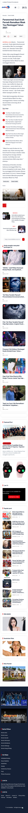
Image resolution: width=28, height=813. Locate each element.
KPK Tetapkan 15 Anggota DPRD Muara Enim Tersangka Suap (18, 533)
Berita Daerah (4, 738)
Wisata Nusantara (5, 774)
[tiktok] (16, 802)
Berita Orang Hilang (6, 748)
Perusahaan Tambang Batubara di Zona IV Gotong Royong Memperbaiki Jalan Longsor (18, 601)
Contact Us (14, 795)
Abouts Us (8, 795)
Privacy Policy (22, 795)
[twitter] (11, 802)
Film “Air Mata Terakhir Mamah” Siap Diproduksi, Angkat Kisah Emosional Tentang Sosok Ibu (14, 121)
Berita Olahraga (5, 745)
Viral (2, 771)
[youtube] (18, 802)
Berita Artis (6, 181)
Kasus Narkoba (5, 761)
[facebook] (8, 205)
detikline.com (7, 42)
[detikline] (5, 8)
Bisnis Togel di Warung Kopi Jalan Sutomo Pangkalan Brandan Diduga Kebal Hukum (18, 513)
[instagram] (13, 802)
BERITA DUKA (16, 580)
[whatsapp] (19, 205)
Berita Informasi (5, 740)
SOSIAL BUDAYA (7, 443)
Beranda (5, 15)
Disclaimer (9, 797)
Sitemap (3, 797)
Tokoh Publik (11, 15)
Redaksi (15, 797)
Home (2, 795)
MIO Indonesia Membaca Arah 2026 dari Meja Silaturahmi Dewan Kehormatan (18, 552)
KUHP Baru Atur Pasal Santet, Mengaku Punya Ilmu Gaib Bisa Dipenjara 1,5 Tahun (18, 523)
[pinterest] (23, 205)
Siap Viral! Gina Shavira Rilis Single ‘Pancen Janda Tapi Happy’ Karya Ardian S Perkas (15, 135)
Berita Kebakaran (5, 743)
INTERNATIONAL (5, 758)
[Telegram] (16, 205)
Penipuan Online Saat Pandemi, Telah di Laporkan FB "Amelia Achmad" (18, 571)
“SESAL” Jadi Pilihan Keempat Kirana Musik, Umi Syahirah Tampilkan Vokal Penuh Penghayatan (13, 269)
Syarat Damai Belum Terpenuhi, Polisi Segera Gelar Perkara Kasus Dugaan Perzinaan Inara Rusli (18, 542)
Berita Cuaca (4, 735)
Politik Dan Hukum (6, 769)
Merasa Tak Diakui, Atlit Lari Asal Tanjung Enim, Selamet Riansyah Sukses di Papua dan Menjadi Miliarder (18, 562)
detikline (11, 807)
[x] (12, 205)
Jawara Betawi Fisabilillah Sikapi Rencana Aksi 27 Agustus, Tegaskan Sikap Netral (13, 446)
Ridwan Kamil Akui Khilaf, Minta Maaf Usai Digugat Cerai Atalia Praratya (14, 142)
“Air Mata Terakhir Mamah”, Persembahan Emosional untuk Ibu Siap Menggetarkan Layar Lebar (15, 114)
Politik (3, 766)
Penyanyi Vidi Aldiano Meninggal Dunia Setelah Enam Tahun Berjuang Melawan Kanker (15, 128)
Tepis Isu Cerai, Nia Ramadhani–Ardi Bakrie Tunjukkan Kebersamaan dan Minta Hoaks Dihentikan (13, 404)
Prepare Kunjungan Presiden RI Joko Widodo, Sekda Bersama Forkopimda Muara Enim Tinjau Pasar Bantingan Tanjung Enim (18, 591)
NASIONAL (4, 763)
